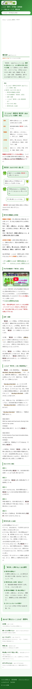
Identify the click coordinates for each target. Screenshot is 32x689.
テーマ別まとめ (5, 9)
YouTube (12, 682)
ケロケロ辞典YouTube (11, 301)
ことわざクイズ (5, 682)
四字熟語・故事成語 (17, 7)
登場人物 (17, 9)
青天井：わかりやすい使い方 (13, 90)
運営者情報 (14, 679)
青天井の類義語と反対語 (13, 92)
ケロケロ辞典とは (5, 679)
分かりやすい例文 (11, 103)
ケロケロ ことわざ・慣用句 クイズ (19, 263)
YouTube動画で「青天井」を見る (15, 94)
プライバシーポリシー (23, 679)
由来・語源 (10, 97)
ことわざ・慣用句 (6, 7)
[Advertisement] (16, 37)
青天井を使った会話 (12, 106)
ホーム (4, 19)
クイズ (12, 9)
